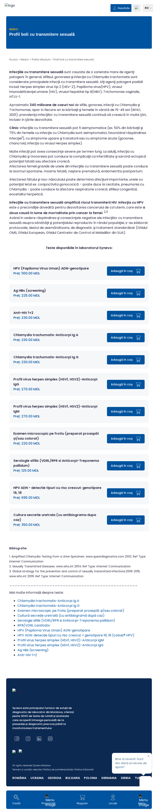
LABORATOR (19, 238)
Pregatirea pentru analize (79, 267)
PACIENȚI (17, 229)
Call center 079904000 (79, 281)
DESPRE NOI (19, 246)
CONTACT (18, 255)
